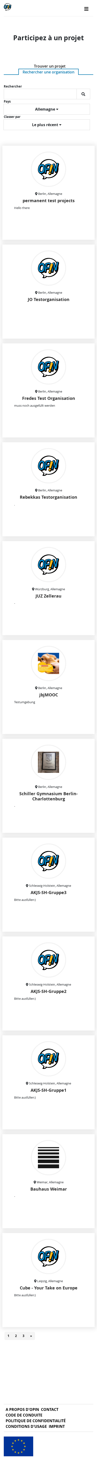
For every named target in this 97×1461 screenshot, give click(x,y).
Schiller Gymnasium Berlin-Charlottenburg (48, 796)
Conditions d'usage (26, 1426)
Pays (7, 101)
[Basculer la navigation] (86, 9)
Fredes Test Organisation (48, 398)
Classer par (12, 117)
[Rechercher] (83, 94)
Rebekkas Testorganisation (48, 497)
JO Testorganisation (48, 299)
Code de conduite (24, 1415)
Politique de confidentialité (36, 1420)
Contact (49, 1409)
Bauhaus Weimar (48, 1189)
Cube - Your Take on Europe (48, 1288)
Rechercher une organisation (48, 72)
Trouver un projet (49, 66)
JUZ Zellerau (48, 596)
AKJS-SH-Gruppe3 (48, 892)
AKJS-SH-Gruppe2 (48, 991)
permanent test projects (49, 201)
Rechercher (13, 86)
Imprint (57, 1426)
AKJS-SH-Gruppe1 (48, 1090)
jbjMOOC (48, 695)
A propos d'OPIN (22, 1409)
